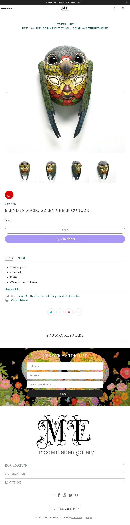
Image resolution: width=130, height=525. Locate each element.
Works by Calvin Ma (69, 296)
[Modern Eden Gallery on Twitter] (70, 495)
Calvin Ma (10, 203)
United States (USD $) (63, 508)
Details (9, 258)
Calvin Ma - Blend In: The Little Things (37, 296)
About (21, 258)
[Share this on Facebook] (60, 312)
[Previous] (7, 93)
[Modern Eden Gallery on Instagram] (64, 495)
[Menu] (1, 8)
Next (71, 24)
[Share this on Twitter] (51, 312)
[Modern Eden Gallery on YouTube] (76, 495)
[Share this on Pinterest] (69, 312)
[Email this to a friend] (78, 312)
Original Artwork (19, 300)
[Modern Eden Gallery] (65, 8)
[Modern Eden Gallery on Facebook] (58, 495)
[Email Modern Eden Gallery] (53, 495)
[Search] (114, 8)
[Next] (122, 93)
